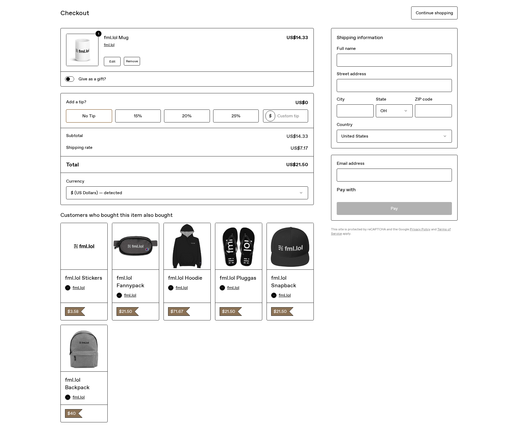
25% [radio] (235, 115)
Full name (346, 48)
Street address (351, 73)
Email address (350, 163)
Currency (75, 181)
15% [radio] (138, 115)
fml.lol (109, 45)
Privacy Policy (420, 229)
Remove (132, 61)
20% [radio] (187, 115)
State (381, 99)
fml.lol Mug (116, 37)
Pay (394, 208)
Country (344, 124)
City (341, 99)
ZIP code (423, 99)
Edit (112, 61)
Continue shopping (434, 12)
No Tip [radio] (89, 115)
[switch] (69, 79)
